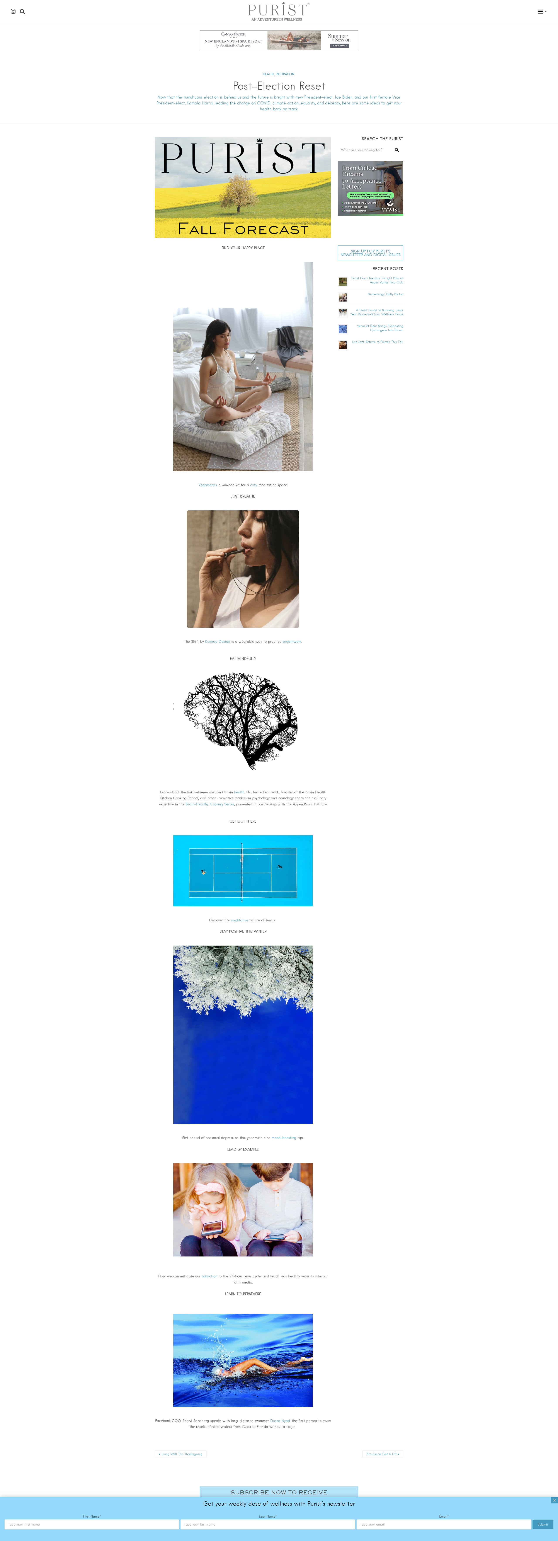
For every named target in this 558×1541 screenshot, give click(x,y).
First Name (92, 1517)
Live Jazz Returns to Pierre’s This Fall (377, 342)
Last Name (268, 1517)
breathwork (292, 641)
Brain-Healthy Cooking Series (210, 804)
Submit (543, 1524)
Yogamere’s (208, 485)
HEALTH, (269, 74)
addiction (209, 1276)
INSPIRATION (285, 74)
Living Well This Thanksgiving (182, 1454)
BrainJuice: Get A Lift (381, 1454)
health (239, 792)
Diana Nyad (280, 1421)
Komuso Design (217, 641)
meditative (239, 920)
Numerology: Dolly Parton (385, 294)
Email (444, 1517)
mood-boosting (284, 1138)
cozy (253, 485)
